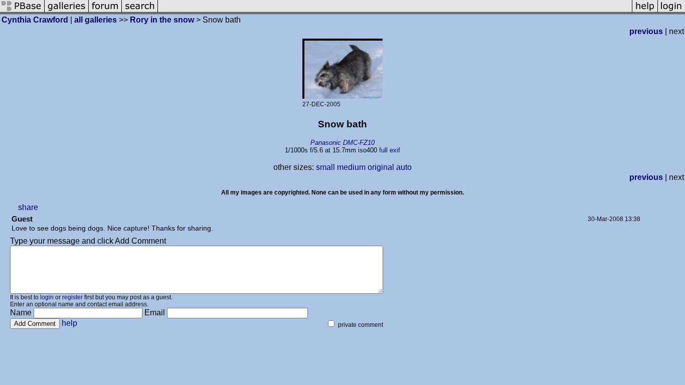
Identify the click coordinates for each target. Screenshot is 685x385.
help (69, 323)
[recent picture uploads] (67, 11)
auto (404, 167)
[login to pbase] (671, 11)
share (28, 207)
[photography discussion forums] (105, 11)
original (381, 167)
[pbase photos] (22, 11)
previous (646, 31)
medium (351, 167)
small (325, 167)
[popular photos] (395, 11)
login (47, 297)
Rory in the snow (162, 20)
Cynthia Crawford (35, 20)
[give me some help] (645, 11)
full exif (389, 150)
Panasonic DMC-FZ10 (342, 142)
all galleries (95, 20)
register (72, 297)
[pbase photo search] (140, 11)
